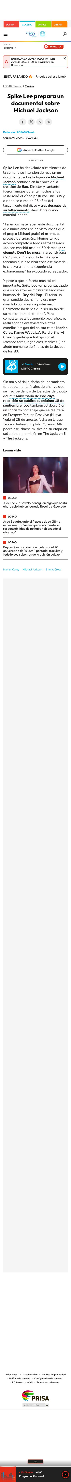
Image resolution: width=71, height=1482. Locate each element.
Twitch (51, 1292)
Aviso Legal (11, 1374)
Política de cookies (19, 1378)
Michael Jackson (32, 569)
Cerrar (64, 58)
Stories (59, 1292)
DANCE (42, 24)
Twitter (31, 121)
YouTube (27, 1292)
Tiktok (20, 1292)
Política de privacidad (54, 1374)
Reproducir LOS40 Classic (62, 367)
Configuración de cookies (48, 1378)
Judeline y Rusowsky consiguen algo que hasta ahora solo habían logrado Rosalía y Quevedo (35, 504)
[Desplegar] (35, 1461)
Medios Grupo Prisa (35, 1405)
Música (29, 86)
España (8, 47)
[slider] (35, 1466)
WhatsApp (39, 121)
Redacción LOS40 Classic (19, 132)
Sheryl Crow (53, 569)
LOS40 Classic (12, 86)
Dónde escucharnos (48, 1382)
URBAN (58, 24)
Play (65, 1474)
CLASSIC (27, 24)
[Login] (65, 34)
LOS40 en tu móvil (22, 1382)
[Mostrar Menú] (5, 34)
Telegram (48, 121)
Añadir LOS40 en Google (38, 150)
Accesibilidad (30, 1374)
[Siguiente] (65, 76)
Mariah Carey (11, 569)
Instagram (12, 1292)
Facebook (22, 121)
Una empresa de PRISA (35, 1395)
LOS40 (10, 24)
